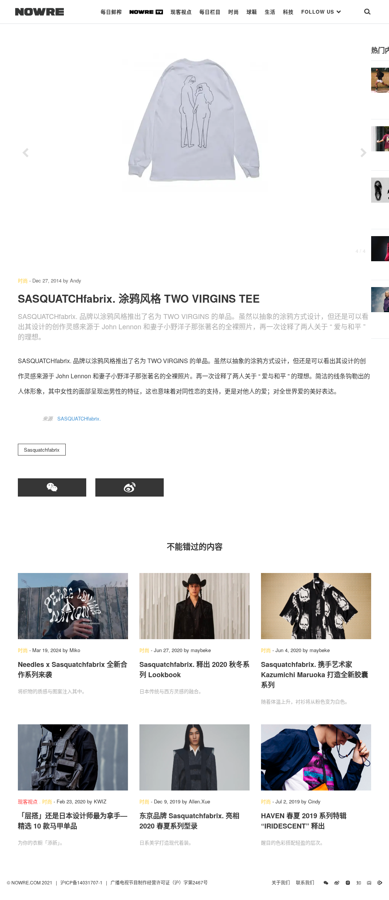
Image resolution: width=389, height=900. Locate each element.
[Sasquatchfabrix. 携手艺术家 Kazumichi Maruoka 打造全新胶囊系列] (316, 606)
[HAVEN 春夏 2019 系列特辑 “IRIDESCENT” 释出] (316, 757)
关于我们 (281, 882)
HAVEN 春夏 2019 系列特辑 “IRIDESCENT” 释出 (303, 821)
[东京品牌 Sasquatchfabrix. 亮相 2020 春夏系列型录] (194, 757)
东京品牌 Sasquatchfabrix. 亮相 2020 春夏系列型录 (189, 821)
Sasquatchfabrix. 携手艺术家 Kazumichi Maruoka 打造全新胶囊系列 (314, 674)
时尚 (233, 11)
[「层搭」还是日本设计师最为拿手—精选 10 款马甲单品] (73, 757)
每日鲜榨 (111, 11)
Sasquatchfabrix (42, 449)
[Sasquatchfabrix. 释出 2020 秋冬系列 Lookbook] (194, 606)
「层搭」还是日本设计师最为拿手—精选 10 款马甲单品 (72, 821)
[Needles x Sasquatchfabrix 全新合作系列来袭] (73, 606)
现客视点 (181, 11)
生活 (270, 11)
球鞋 (252, 11)
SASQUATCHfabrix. (79, 418)
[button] (25, 152)
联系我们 (307, 882)
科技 (288, 11)
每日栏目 (210, 11)
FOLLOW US (318, 11)
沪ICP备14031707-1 (82, 882)
